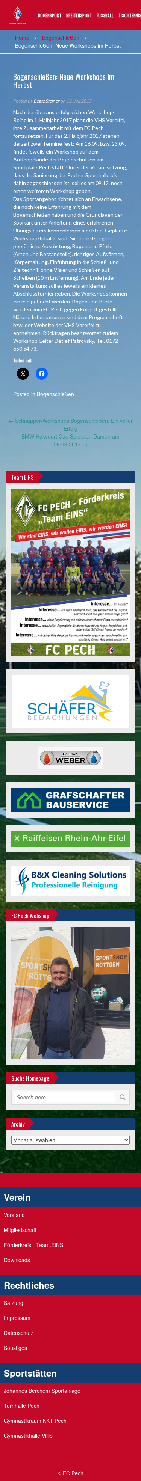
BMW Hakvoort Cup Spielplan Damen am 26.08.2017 (70, 440)
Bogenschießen (60, 37)
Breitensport (79, 15)
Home (22, 37)
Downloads (17, 1260)
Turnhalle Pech (21, 1405)
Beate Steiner (46, 101)
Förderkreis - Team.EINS (33, 1245)
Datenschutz (18, 1332)
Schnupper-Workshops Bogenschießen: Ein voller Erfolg (70, 424)
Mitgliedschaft (20, 1230)
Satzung (13, 1302)
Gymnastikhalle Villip (28, 1435)
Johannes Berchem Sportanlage (42, 1390)
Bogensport (49, 15)
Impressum (17, 1317)
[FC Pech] (17, 14)
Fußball (105, 15)
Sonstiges (15, 1347)
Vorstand (14, 1215)
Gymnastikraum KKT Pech (35, 1420)
